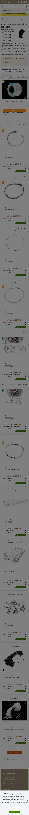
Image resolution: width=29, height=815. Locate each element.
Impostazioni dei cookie (14, 808)
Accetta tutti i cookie (14, 812)
